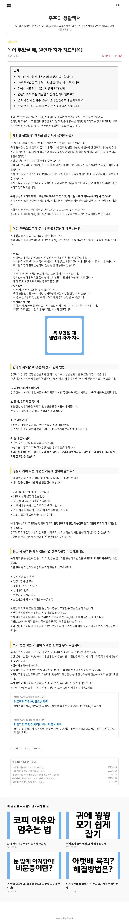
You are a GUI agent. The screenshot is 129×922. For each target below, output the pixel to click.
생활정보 (12, 42)
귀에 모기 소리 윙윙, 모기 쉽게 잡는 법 (27, 771)
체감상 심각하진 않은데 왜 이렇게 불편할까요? (45, 77)
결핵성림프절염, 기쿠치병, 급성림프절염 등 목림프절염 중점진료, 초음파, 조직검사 (57, 706)
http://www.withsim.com (27, 696)
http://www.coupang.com (27, 719)
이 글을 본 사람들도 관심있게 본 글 (28, 806)
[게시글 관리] (26, 748)
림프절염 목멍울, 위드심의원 (31, 701)
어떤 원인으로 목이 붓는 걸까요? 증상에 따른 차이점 (49, 82)
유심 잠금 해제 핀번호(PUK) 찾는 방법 (27, 782)
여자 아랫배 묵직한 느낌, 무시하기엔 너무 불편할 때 (32, 778)
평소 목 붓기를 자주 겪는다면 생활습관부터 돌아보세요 (50, 100)
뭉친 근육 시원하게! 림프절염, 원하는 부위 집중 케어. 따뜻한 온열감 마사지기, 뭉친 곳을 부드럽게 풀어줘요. (64, 730)
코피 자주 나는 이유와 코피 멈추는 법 (26, 767)
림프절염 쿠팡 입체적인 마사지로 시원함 (38, 724)
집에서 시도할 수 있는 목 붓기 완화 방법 (41, 88)
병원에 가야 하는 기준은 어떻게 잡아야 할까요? (46, 94)
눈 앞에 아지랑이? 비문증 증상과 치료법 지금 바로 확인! (34, 774)
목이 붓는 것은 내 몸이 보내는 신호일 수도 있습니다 (48, 106)
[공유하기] (22, 748)
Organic (70, 918)
